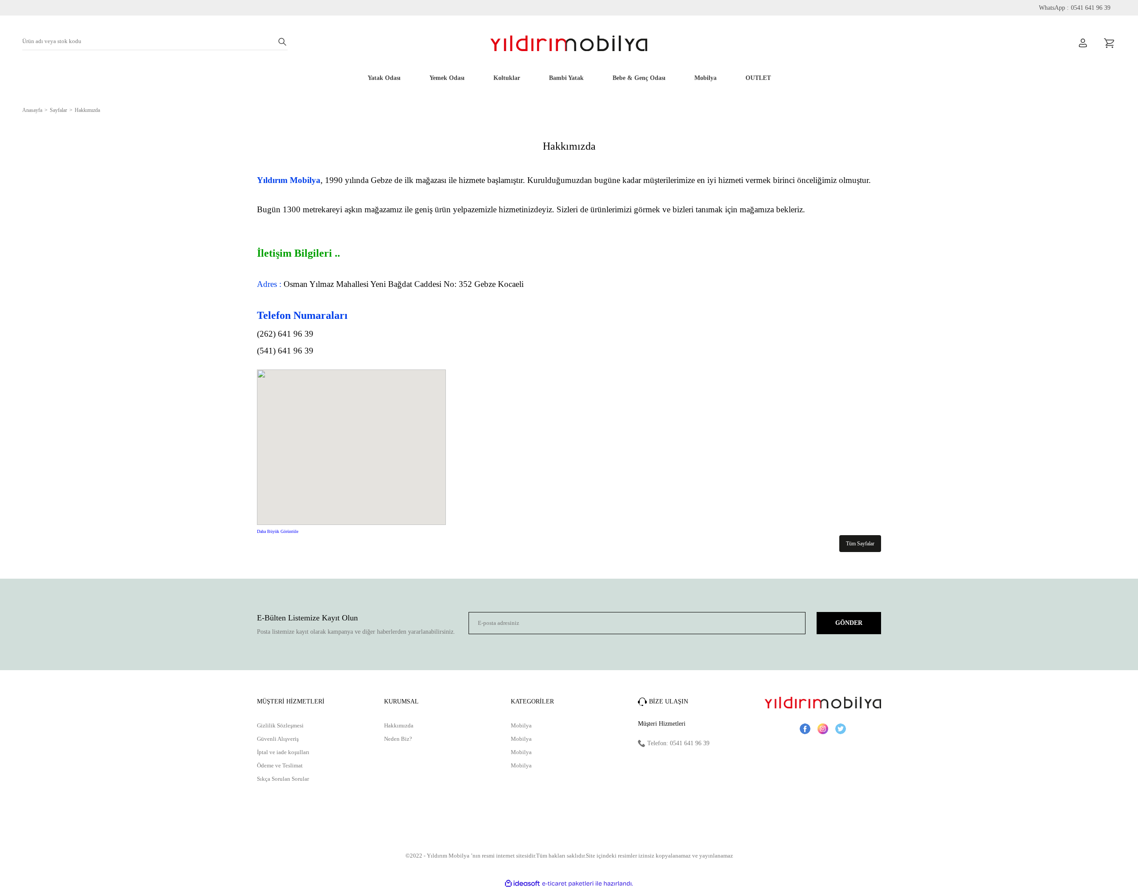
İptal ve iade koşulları (283, 752)
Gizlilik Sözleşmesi (280, 725)
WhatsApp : (1074, 7)
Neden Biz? (398, 738)
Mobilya (521, 725)
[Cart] (1109, 43)
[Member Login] (1083, 43)
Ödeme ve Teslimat (280, 765)
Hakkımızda (398, 725)
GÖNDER (848, 623)
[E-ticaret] (568, 884)
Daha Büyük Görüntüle (277, 531)
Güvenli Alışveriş (278, 738)
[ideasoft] (522, 883)
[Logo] (568, 43)
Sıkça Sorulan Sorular (283, 778)
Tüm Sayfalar (860, 543)
